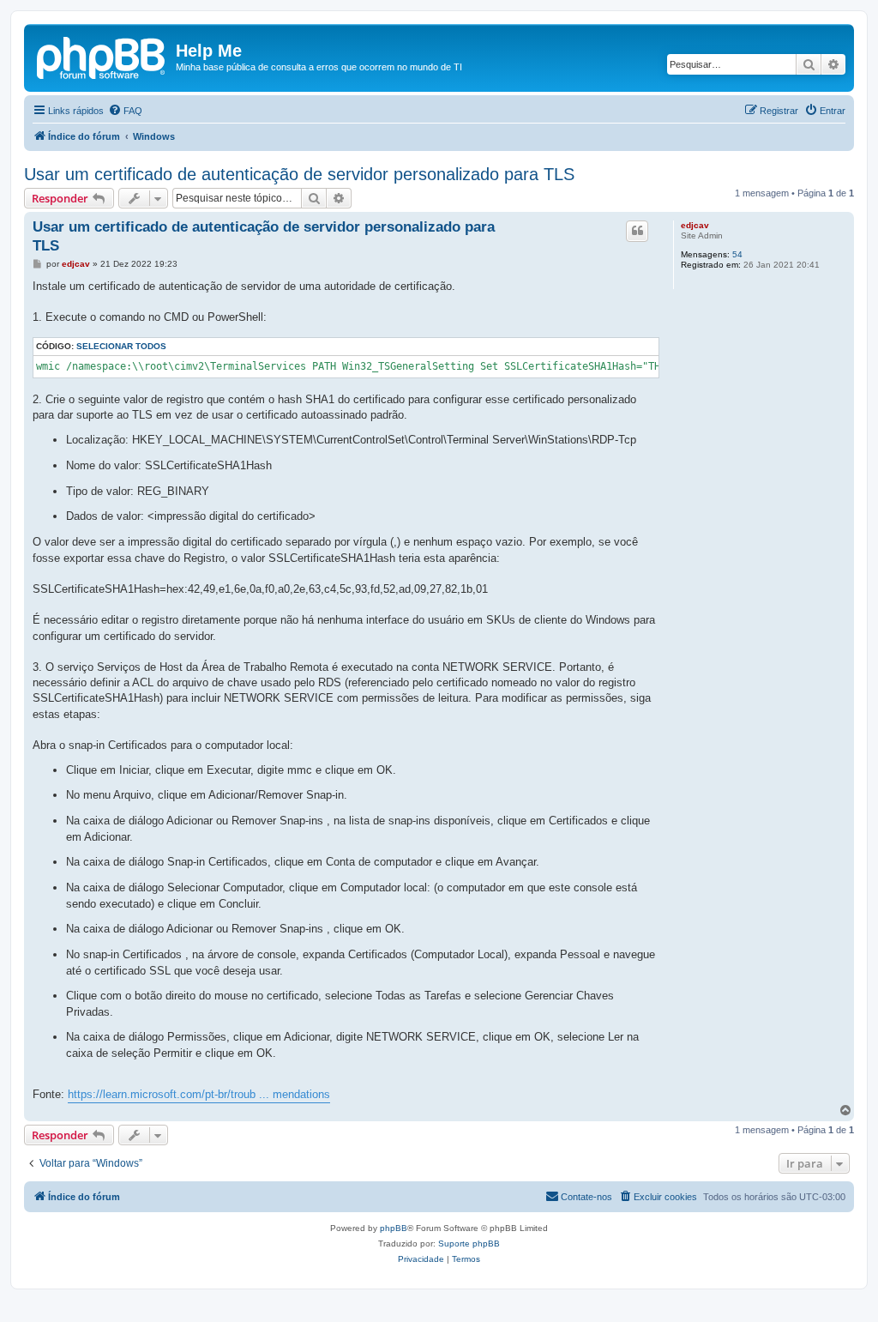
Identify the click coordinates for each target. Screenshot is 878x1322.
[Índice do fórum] (102, 55)
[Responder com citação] (637, 230)
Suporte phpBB (469, 1243)
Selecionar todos (121, 346)
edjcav (695, 225)
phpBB (393, 1228)
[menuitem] (125, 110)
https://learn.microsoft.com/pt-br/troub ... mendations (199, 1094)
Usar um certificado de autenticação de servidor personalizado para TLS (299, 174)
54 (737, 254)
